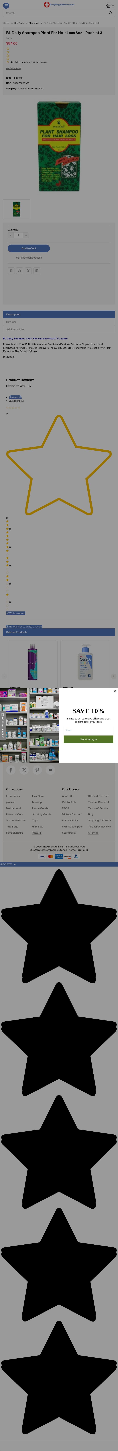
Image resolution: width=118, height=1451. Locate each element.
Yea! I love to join (88, 739)
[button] (3, 725)
